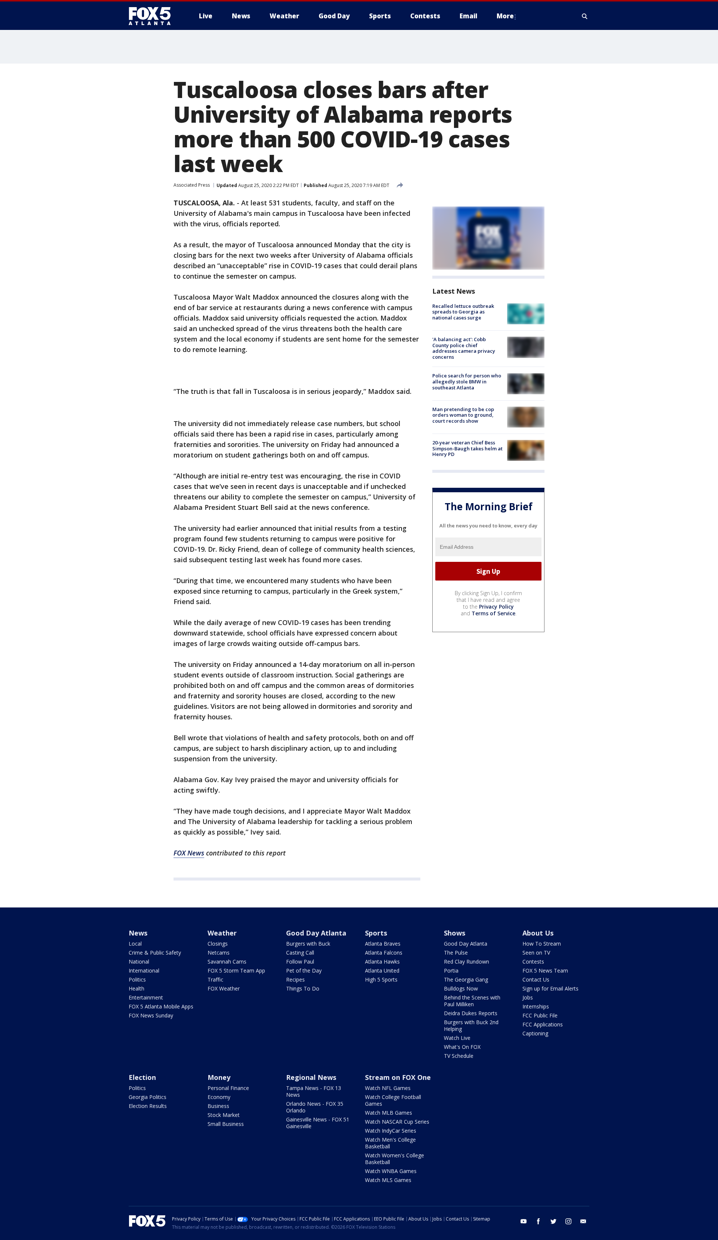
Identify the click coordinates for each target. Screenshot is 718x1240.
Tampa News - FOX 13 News (313, 1091)
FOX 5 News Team (545, 970)
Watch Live (457, 1037)
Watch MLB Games (388, 1112)
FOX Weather (224, 988)
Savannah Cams (227, 961)
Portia (451, 970)
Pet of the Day (304, 970)
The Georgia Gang (466, 979)
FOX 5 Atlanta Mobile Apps (161, 1006)
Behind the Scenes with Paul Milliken (472, 1001)
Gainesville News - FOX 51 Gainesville (317, 1123)
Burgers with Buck (308, 943)
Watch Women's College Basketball (394, 1159)
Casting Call (300, 952)
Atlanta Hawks (382, 961)
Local (135, 943)
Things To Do (302, 988)
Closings (218, 943)
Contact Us (535, 979)
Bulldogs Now (461, 988)
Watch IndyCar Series (390, 1130)
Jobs (527, 997)
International (144, 970)
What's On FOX (462, 1046)
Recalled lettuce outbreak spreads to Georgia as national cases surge (463, 312)
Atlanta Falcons (383, 952)
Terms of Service (493, 613)
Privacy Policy (496, 606)
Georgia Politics (147, 1096)
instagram (568, 1221)
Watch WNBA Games (391, 1171)
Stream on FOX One (398, 1077)
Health (136, 988)
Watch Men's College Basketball (390, 1143)
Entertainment (146, 997)
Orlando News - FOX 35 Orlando (314, 1107)
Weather (222, 932)
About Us (537, 932)
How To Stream (541, 943)
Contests (533, 961)
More (505, 16)
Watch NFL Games (388, 1087)
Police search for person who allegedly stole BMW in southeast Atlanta (466, 382)
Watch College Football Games (393, 1100)
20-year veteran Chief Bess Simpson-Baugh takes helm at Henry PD (467, 448)
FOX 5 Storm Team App (236, 970)
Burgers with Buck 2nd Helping (471, 1025)
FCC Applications (542, 1024)
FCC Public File (540, 1015)
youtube (524, 1221)
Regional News (311, 1077)
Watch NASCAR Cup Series (397, 1121)
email (583, 1221)
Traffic (215, 979)
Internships (535, 1006)
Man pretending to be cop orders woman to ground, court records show (463, 415)
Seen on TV (536, 952)
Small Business (226, 1123)
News (138, 932)
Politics (137, 979)
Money (219, 1077)
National (139, 961)
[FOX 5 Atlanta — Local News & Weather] (153, 16)
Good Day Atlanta (316, 932)
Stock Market (224, 1114)
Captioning (535, 1033)
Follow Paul (300, 961)
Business (218, 1105)
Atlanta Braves (383, 943)
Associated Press (192, 185)
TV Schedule (458, 1055)
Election (142, 1077)
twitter (553, 1221)
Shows (454, 932)
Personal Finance (228, 1087)
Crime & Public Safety (155, 952)
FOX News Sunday (151, 1015)
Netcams (219, 952)
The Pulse (456, 952)
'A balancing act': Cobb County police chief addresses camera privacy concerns (463, 348)
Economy (219, 1096)
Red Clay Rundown (466, 961)
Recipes (295, 979)
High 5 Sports (381, 979)
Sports (376, 932)
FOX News (189, 852)
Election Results (148, 1105)
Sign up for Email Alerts (550, 988)
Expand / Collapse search (584, 16)
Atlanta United (382, 970)
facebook (538, 1221)
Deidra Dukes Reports (470, 1013)
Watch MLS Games (388, 1180)
